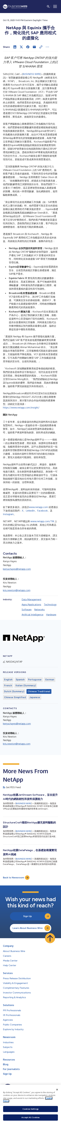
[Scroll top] (50, 938)
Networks (39, 609)
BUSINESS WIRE (32, 74)
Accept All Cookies (30, 1117)
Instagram (8, 514)
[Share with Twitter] (21, 47)
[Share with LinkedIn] (14, 47)
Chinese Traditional (39, 691)
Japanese (34, 697)
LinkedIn (30, 510)
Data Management (31, 599)
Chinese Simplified (15, 697)
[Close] (57, 1089)
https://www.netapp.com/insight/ (21, 407)
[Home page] (15, 6)
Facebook (42, 510)
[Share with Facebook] (27, 47)
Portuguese (35, 679)
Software (27, 609)
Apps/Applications (31, 604)
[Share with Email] (34, 47)
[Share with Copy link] (40, 47)
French (8, 685)
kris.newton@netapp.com (16, 590)
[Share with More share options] (47, 47)
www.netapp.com (38, 507)
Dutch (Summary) (14, 691)
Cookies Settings (30, 1109)
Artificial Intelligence (32, 614)
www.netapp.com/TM (42, 521)
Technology (50, 604)
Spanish (20, 679)
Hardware (51, 614)
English (8, 679)
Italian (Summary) (26, 685)
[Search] (48, 6)
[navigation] (55, 6)
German (49, 679)
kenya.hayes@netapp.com (17, 568)
